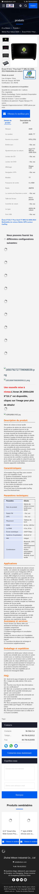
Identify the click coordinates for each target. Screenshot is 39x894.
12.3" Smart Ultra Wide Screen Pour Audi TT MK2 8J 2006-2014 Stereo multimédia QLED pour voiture (10, 832)
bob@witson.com (10, 1)
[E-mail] (16, 746)
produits (16, 28)
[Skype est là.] (6, 746)
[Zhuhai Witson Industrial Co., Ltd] (10, 5)
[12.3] (10, 820)
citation (33, 6)
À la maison (6, 28)
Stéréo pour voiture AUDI (10, 32)
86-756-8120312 (31, 1)
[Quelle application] (11, 745)
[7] (28, 820)
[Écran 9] (23, 51)
